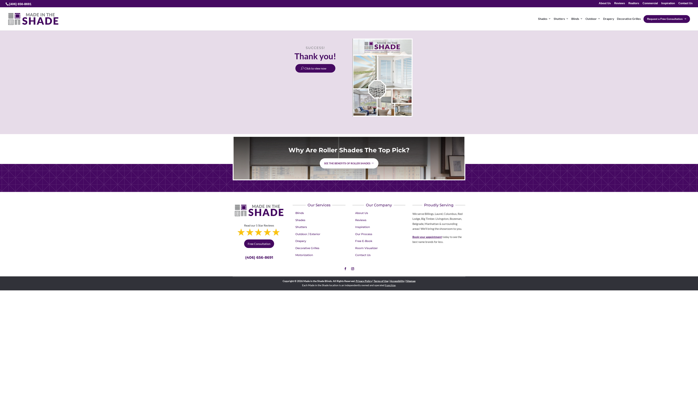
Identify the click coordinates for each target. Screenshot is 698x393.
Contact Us (685, 3)
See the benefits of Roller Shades (347, 163)
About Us (605, 3)
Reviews (619, 3)
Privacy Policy (364, 281)
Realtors (633, 3)
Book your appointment (427, 237)
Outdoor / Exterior (307, 234)
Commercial (650, 3)
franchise (390, 285)
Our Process (363, 234)
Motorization (304, 255)
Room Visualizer (366, 248)
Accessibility (397, 281)
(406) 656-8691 (259, 257)
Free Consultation (259, 243)
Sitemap (411, 281)
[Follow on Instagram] (353, 269)
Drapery (300, 241)
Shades (300, 220)
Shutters (301, 227)
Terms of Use (381, 281)
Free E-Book (363, 241)
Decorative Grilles (307, 248)
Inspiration (668, 3)
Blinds (299, 213)
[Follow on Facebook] (345, 269)
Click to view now (315, 68)
